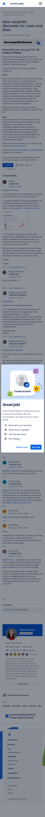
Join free (36, 447)
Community (17, 3)
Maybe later (22, 447)
